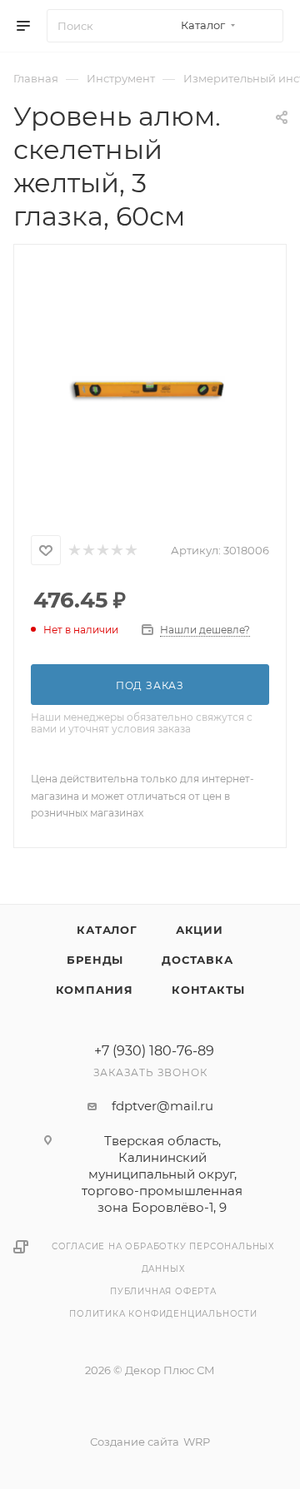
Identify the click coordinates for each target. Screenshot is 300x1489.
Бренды (95, 959)
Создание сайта (134, 1441)
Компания (94, 989)
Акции (199, 929)
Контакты (208, 989)
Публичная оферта (163, 1291)
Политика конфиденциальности (163, 1313)
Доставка (197, 959)
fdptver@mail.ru (162, 1106)
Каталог (107, 929)
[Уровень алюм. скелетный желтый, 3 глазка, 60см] (150, 386)
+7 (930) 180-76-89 (154, 1051)
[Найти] (262, 25)
